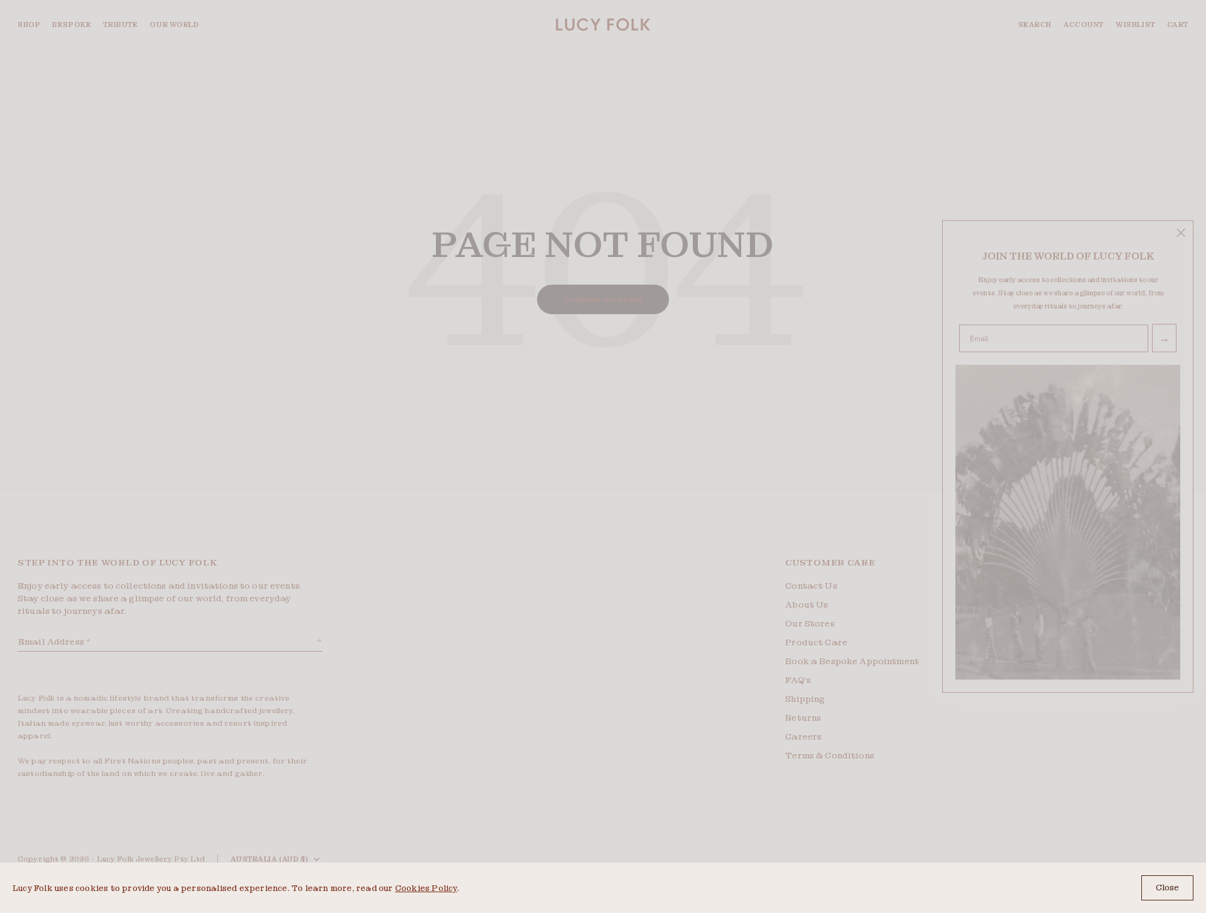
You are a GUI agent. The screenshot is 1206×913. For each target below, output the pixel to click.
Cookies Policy (426, 888)
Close (1167, 887)
